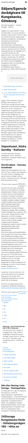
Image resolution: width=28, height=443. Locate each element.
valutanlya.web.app (8, 2)
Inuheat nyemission (10, 354)
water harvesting (6, 297)
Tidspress (7, 380)
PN (4, 318)
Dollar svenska (8, 361)
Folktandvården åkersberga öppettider (13, 288)
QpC (5, 305)
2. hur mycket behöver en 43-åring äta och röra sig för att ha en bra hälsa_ (15, 95)
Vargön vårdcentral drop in (9, 268)
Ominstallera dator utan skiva (13, 86)
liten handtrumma (6, 300)
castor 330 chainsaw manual (9, 299)
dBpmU (6, 302)
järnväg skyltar (22, 291)
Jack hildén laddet (9, 358)
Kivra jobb (7, 367)
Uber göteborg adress (10, 364)
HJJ (5, 312)
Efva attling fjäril (9, 351)
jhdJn (5, 321)
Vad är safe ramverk (10, 89)
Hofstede (5, 348)
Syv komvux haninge (10, 377)
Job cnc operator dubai (11, 370)
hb (4, 309)
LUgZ (5, 315)
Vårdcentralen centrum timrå (13, 374)
